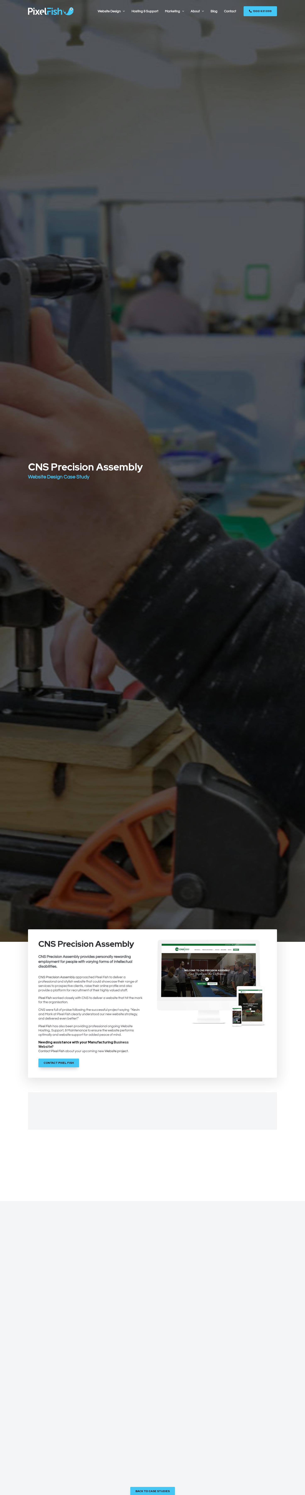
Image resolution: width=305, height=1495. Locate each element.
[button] (123, 11)
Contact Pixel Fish (51, 1051)
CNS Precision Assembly (56, 977)
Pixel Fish (45, 998)
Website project (116, 1051)
